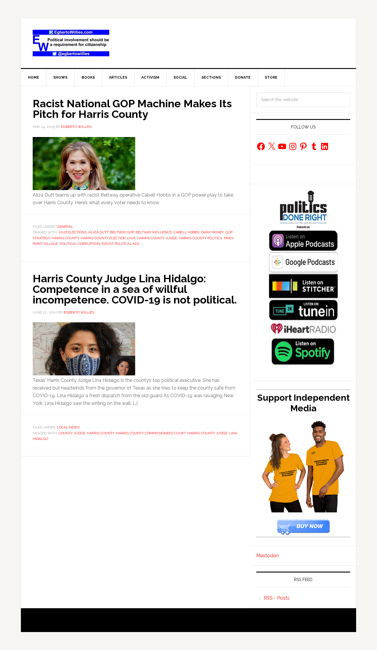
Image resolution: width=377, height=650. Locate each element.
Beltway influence (153, 232)
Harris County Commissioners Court (151, 433)
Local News (68, 427)
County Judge (72, 433)
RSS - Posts (277, 598)
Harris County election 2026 (108, 238)
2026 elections (73, 232)
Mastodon (267, 555)
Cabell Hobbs (186, 232)
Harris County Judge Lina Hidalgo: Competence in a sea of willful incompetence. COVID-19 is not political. (135, 289)
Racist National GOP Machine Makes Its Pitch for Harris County (132, 108)
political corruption (80, 244)
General (65, 227)
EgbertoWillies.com (71, 43)
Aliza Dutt (98, 232)
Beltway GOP (122, 232)
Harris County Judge (157, 238)
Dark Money (212, 232)
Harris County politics (200, 238)
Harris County (65, 238)
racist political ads (120, 244)
